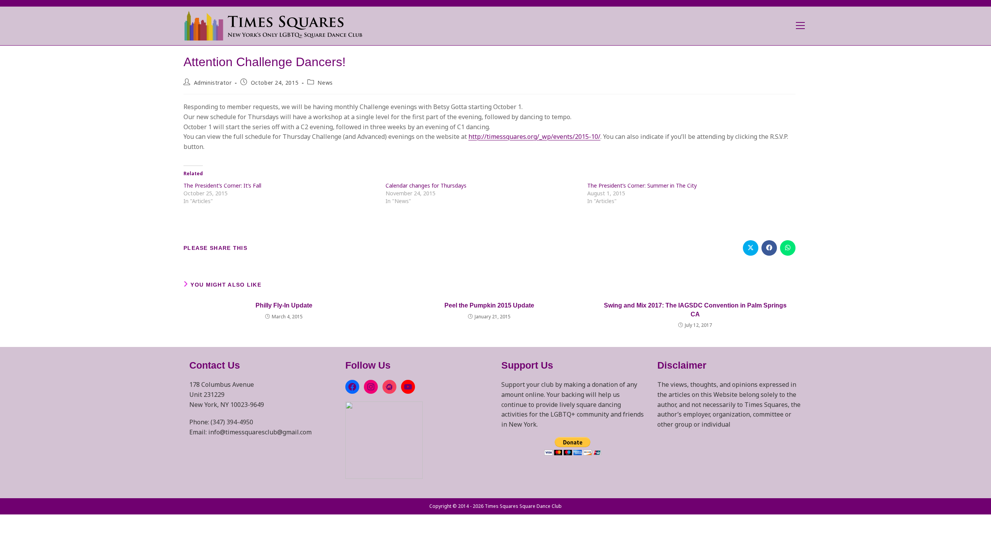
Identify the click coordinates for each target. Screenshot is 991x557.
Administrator (213, 82)
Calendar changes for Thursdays (426, 185)
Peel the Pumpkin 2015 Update (489, 305)
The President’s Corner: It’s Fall (222, 185)
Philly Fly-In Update (283, 305)
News (325, 82)
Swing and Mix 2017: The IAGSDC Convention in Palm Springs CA (695, 309)
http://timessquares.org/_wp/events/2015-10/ (534, 136)
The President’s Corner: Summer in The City (642, 185)
